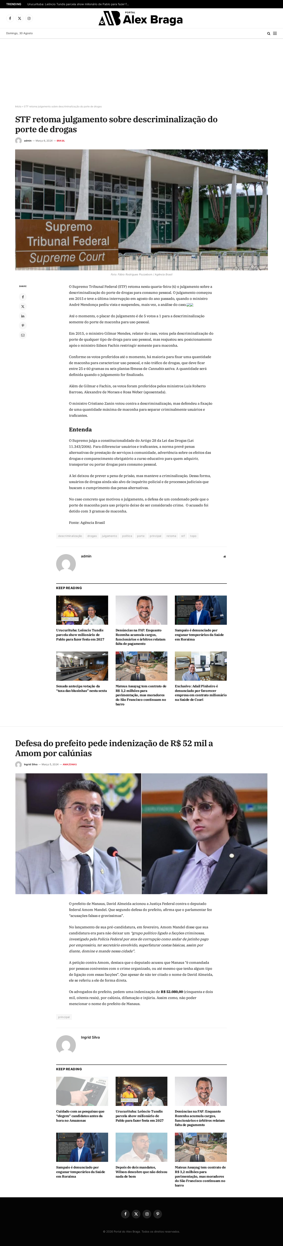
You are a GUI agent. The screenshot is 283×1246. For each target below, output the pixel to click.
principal (155, 536)
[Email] (23, 335)
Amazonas (70, 764)
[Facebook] (23, 297)
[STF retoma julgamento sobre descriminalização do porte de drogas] (141, 209)
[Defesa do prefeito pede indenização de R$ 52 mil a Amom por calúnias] (141, 833)
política (127, 536)
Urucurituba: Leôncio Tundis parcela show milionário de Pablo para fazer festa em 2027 (79, 4)
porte (141, 536)
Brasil (61, 140)
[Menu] (275, 33)
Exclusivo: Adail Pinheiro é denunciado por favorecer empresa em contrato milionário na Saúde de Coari (201, 693)
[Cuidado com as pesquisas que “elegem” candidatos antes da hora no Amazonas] (82, 1091)
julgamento (109, 536)
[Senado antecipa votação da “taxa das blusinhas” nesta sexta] (82, 666)
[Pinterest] (23, 325)
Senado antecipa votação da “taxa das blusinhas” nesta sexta (81, 688)
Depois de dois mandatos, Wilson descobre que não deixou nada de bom (141, 1171)
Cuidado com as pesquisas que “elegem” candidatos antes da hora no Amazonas (80, 1115)
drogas (92, 536)
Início (18, 106)
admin (27, 140)
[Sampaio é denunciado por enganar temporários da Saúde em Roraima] (201, 610)
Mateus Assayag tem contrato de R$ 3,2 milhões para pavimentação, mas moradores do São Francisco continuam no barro (141, 695)
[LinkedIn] (23, 316)
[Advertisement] (141, 72)
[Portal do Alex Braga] (141, 18)
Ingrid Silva (30, 764)
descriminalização (70, 536)
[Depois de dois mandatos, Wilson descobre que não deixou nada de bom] (142, 1147)
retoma (171, 536)
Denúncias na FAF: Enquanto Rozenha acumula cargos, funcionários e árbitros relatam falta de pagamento (141, 637)
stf (183, 536)
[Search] (268, 33)
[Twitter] (23, 306)
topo (193, 536)
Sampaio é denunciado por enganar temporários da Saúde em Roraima (199, 634)
